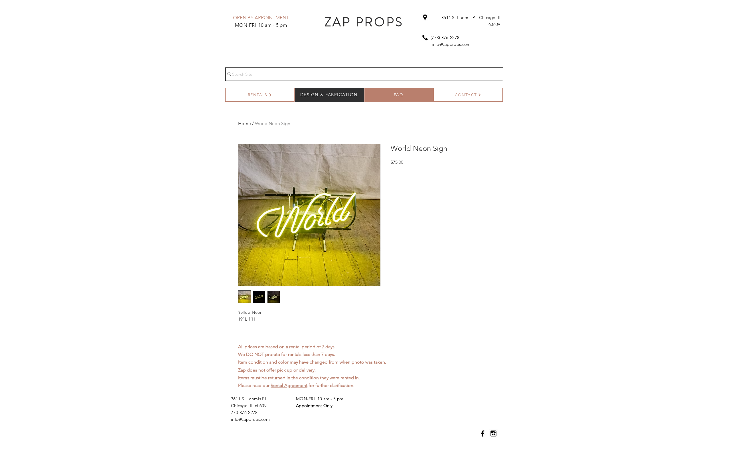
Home (244, 123)
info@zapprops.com (451, 44)
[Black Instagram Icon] (493, 433)
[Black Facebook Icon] (482, 433)
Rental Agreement (289, 385)
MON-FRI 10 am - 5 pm (319, 398)
